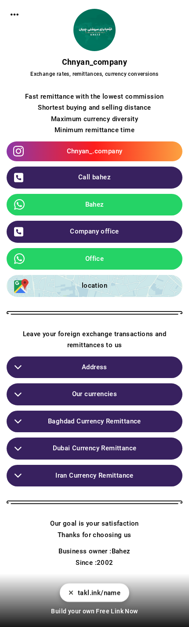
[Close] (71, 593)
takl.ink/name (99, 593)
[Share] (14, 14)
